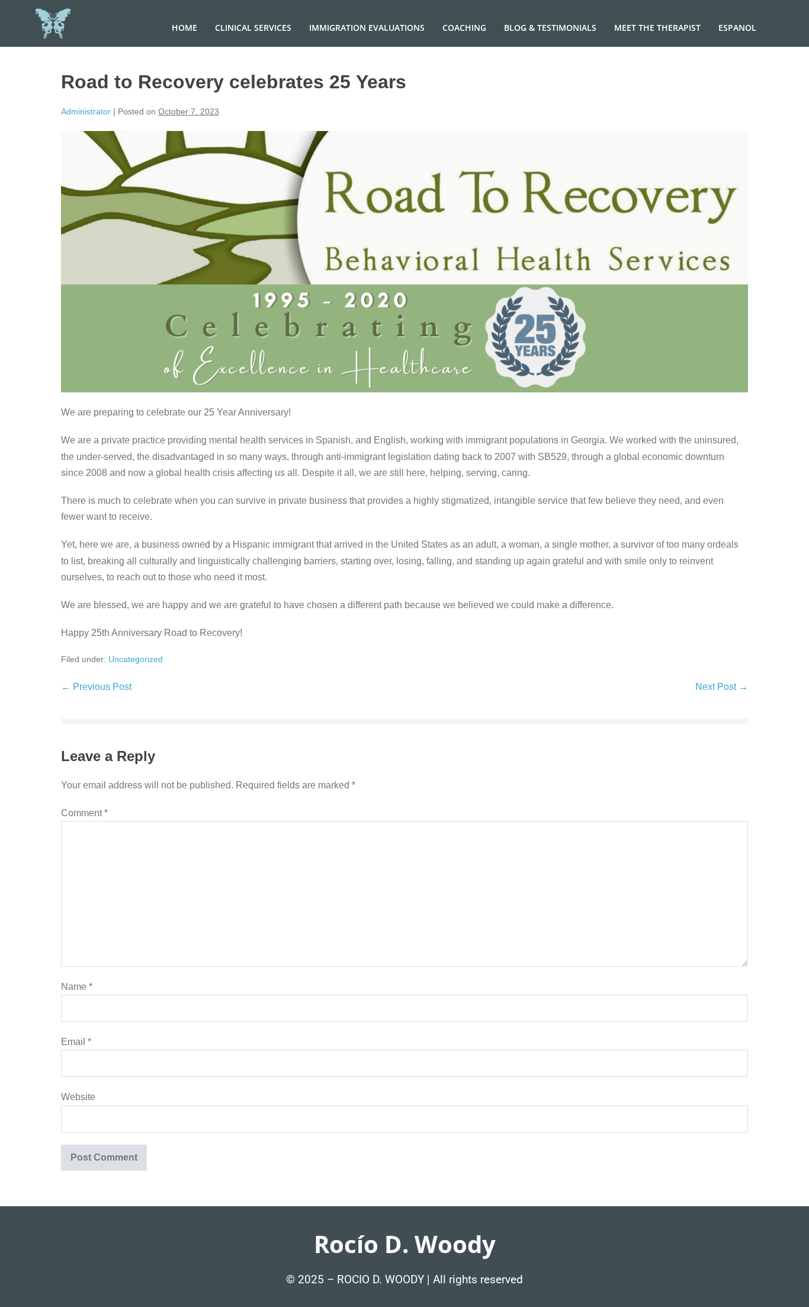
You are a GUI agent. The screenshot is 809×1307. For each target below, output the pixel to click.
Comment (84, 813)
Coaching (464, 27)
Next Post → (721, 687)
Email (76, 1042)
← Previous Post (96, 687)
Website (78, 1097)
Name (76, 987)
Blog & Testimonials (550, 27)
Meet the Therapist (657, 27)
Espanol (737, 27)
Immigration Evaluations (367, 27)
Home (184, 27)
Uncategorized (135, 659)
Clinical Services (253, 27)
